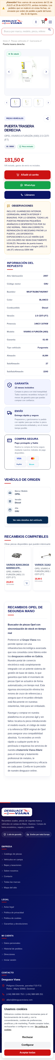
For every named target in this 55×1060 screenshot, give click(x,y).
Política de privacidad (14, 912)
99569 (10, 146)
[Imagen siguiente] (46, 72)
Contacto (8, 876)
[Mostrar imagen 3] (39, 102)
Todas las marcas (12, 882)
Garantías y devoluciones (16, 924)
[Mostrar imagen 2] (27, 102)
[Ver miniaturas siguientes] (48, 102)
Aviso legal (9, 907)
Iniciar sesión (10, 960)
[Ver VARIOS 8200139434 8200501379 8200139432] (26, 583)
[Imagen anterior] (9, 72)
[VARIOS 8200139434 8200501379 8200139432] (18, 554)
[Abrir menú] (50, 22)
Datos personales (12, 943)
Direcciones (9, 954)
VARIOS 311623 (43, 565)
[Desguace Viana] (17, 812)
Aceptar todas (27, 1052)
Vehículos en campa (13, 859)
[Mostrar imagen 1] (15, 102)
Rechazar (27, 1037)
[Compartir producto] (47, 118)
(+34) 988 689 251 (34, 994)
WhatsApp (29, 185)
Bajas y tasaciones (12, 865)
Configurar (28, 1045)
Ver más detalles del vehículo (27, 520)
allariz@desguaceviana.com (19, 1000)
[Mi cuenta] (36, 22)
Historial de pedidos (13, 948)
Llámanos (30, 195)
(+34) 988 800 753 (15, 994)
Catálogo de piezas (13, 854)
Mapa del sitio (10, 887)
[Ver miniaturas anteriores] (6, 102)
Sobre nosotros (11, 871)
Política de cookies (12, 918)
